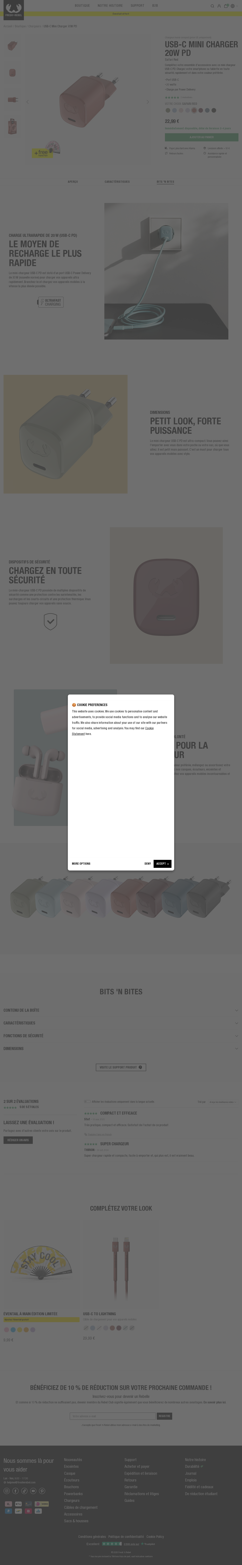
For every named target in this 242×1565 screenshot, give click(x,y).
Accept (161, 863)
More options (81, 863)
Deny (148, 863)
